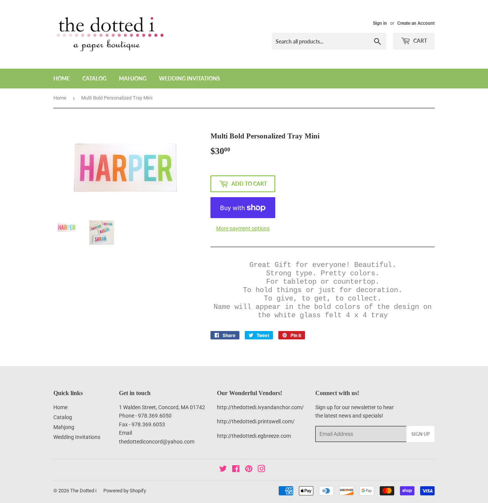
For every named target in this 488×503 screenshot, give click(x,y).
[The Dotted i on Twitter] (223, 470)
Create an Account (416, 23)
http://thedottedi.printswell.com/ (256, 421)
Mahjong (132, 78)
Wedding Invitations (189, 78)
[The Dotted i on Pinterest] (249, 470)
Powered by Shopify (124, 490)
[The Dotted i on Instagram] (261, 470)
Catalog (94, 78)
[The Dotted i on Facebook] (236, 470)
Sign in (380, 23)
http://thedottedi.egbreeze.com (254, 436)
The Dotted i (83, 490)
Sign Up (420, 434)
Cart (419, 40)
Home (61, 78)
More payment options (243, 228)
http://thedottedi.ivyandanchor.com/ (260, 407)
